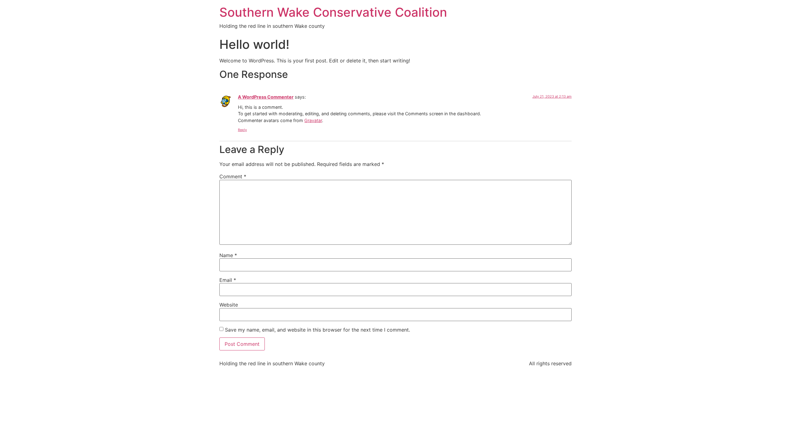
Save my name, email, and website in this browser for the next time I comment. (317, 329)
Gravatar (313, 120)
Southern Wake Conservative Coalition (333, 12)
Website (228, 304)
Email (227, 280)
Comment (232, 176)
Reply (242, 130)
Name (228, 255)
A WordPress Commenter (266, 97)
